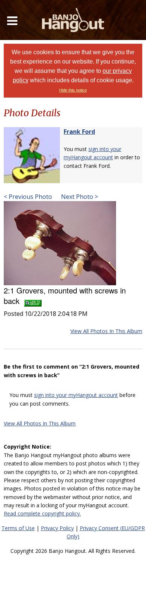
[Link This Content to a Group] (33, 300)
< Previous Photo (28, 197)
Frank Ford (79, 131)
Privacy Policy (57, 528)
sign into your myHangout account (76, 394)
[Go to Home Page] (73, 20)
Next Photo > (79, 197)
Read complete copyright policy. (42, 513)
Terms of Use (18, 528)
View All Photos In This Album (106, 331)
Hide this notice (73, 90)
